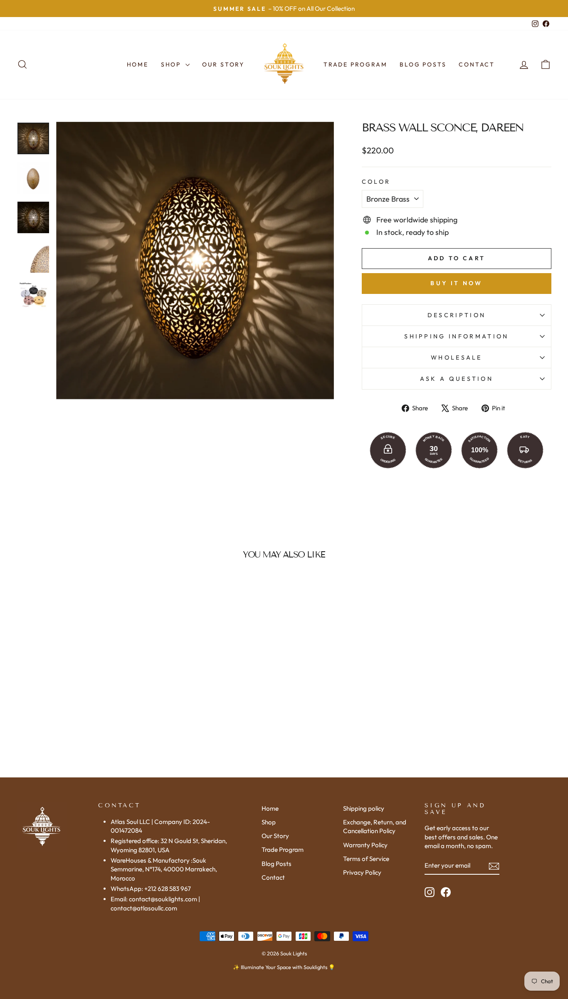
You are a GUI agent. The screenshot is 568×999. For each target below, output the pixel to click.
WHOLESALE (456, 357)
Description (456, 315)
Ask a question (456, 378)
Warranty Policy (365, 845)
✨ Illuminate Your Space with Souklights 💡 (284, 967)
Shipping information (456, 336)
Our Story (223, 64)
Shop (172, 64)
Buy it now (456, 283)
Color (376, 181)
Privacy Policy (362, 872)
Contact (477, 64)
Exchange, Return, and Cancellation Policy (374, 826)
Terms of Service (366, 859)
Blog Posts (423, 64)
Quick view (80, 697)
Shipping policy (363, 808)
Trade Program (355, 64)
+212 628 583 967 (167, 889)
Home (137, 64)
